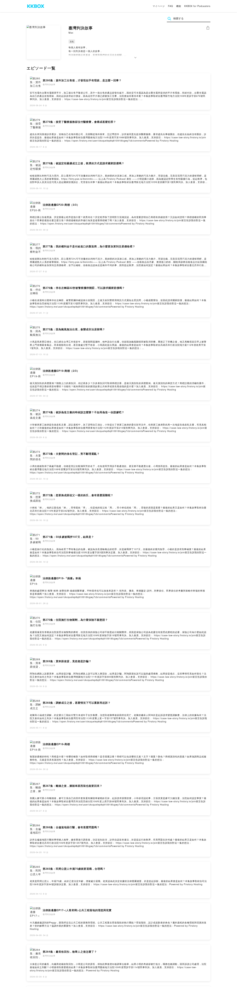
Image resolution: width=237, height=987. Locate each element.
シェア (207, 27)
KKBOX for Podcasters (197, 6)
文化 (72, 41)
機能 (178, 6)
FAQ (170, 6)
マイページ (159, 6)
